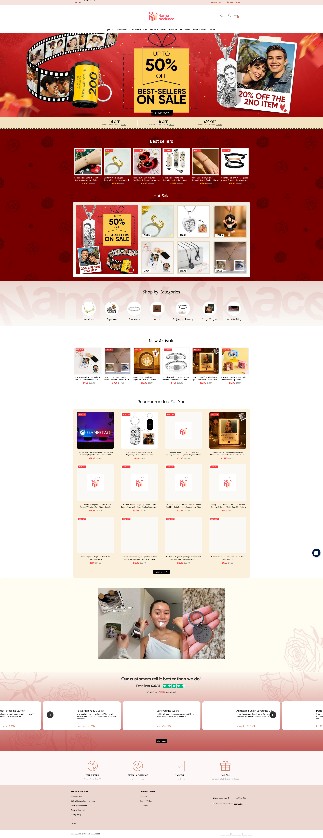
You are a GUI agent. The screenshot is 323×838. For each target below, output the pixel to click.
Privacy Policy (76, 814)
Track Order (235, 2)
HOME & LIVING (199, 29)
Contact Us (144, 805)
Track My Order (76, 796)
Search (73, 823)
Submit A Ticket (146, 801)
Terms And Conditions (79, 805)
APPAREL (212, 29)
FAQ (72, 819)
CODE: (120, 125)
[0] (236, 15)
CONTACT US (216, 2)
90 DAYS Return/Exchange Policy (83, 801)
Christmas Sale (150, 29)
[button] (50, 714)
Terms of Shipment (78, 810)
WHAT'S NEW (185, 29)
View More (161, 741)
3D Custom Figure (168, 29)
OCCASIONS (136, 29)
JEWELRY (111, 29)
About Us (143, 796)
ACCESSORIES (122, 29)
